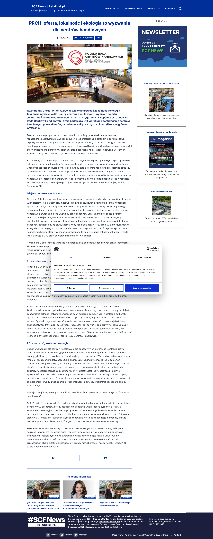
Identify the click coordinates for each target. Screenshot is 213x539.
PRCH (98, 37)
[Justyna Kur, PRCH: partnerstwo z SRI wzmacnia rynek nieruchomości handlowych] (79, 489)
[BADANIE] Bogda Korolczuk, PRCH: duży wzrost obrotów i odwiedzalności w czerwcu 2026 (43, 505)
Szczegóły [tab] (106, 257)
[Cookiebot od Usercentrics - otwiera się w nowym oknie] (148, 249)
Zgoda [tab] (69, 257)
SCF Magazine (132, 8)
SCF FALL (152, 8)
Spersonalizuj (105, 288)
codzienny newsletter (109, 521)
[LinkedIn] (106, 458)
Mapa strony (117, 535)
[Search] (180, 8)
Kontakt (170, 8)
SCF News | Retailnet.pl (48, 6)
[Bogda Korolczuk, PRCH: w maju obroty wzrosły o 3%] (115, 489)
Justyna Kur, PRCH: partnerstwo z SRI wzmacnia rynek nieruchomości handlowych (78, 505)
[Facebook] (53, 458)
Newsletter (112, 8)
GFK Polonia (86, 37)
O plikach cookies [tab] (143, 257)
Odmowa (71, 288)
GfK (76, 37)
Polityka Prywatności (134, 535)
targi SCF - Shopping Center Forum (99, 519)
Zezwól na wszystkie (142, 288)
